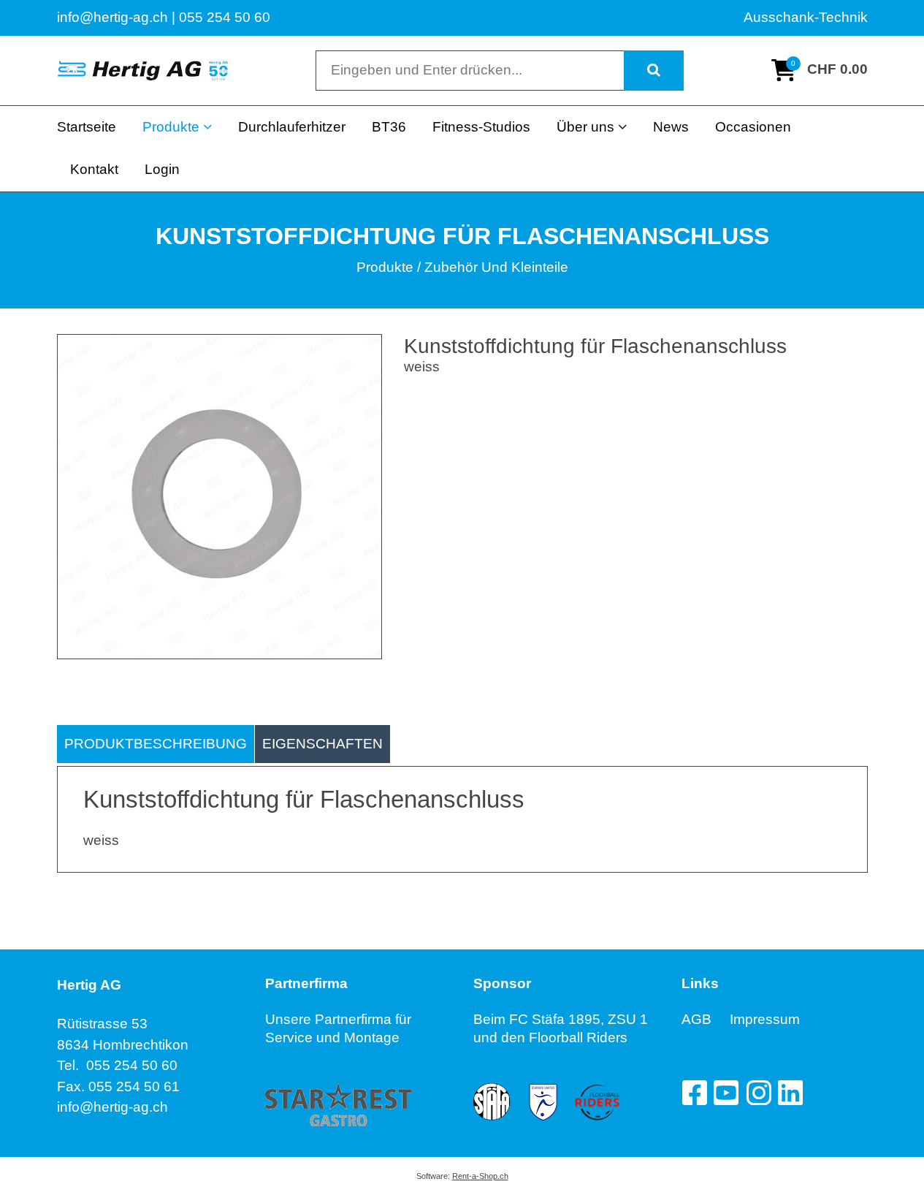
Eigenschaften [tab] (322, 743)
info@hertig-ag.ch (112, 1107)
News (671, 126)
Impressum (765, 1019)
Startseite (86, 126)
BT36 (389, 126)
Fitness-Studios (481, 126)
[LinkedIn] (790, 1092)
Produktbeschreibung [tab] (155, 743)
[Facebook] (693, 1092)
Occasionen (753, 126)
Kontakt (94, 169)
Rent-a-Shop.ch (480, 1176)
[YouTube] (726, 1092)
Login (162, 169)
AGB (705, 1019)
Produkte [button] (170, 126)
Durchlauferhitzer (291, 126)
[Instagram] (758, 1092)
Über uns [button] (585, 126)
